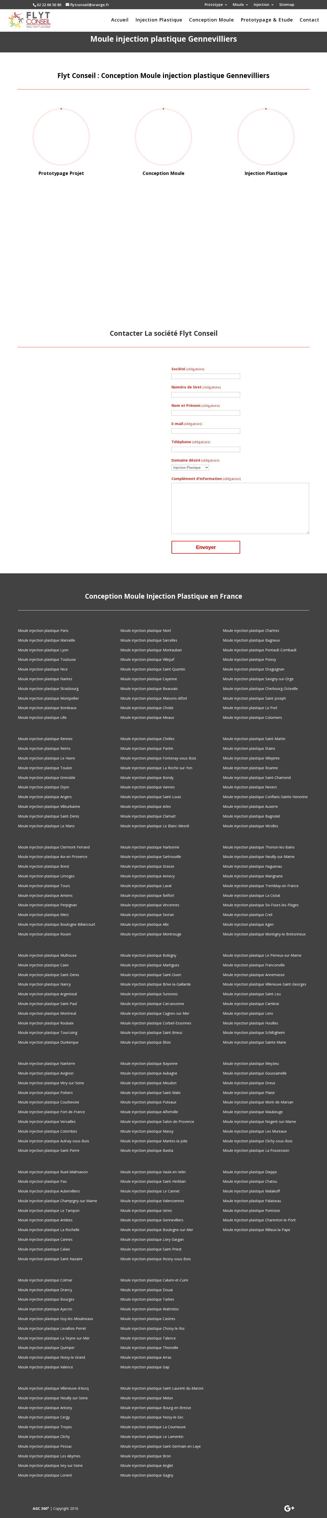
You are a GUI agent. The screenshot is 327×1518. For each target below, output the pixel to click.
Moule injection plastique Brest (43, 866)
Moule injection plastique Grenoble (46, 777)
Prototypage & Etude (267, 20)
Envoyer (206, 547)
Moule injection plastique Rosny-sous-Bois (155, 1258)
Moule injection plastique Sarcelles (148, 640)
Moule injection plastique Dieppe (250, 1171)
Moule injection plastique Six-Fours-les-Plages (261, 904)
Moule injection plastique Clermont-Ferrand (54, 847)
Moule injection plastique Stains (249, 748)
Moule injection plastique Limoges (46, 876)
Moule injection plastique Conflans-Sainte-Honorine (265, 796)
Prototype (214, 5)
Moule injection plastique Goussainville (255, 1073)
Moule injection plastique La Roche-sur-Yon (156, 767)
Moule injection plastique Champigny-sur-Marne (57, 1200)
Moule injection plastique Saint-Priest (151, 1249)
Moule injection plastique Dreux (249, 1082)
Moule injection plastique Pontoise (251, 1210)
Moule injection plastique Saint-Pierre (48, 1150)
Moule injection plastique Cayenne (148, 678)
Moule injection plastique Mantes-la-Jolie (154, 1140)
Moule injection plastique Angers (45, 796)
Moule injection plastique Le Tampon (48, 1210)
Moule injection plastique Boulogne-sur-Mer (156, 1229)
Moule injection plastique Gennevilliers (151, 1220)
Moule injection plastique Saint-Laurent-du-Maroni (161, 1388)
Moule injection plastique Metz (43, 914)
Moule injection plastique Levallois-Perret (52, 1328)
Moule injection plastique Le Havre (46, 758)
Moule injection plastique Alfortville (149, 1111)
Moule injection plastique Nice (43, 669)
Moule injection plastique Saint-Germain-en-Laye (160, 1446)
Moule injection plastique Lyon (43, 650)
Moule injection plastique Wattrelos (149, 1309)
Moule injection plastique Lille (42, 717)
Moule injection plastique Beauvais (149, 688)
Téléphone (190, 441)
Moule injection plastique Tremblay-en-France (261, 885)
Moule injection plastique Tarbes (147, 1299)
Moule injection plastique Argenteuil (47, 993)
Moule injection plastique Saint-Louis (150, 796)
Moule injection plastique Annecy (147, 876)
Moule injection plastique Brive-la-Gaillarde (155, 984)
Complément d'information (206, 478)
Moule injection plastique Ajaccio (45, 1309)
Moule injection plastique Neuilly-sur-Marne (259, 856)
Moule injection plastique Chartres (251, 630)
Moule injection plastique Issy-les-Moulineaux (55, 1318)
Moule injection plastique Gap (144, 1367)
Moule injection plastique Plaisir (249, 1092)
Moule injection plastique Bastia (146, 1150)
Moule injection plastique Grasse (147, 866)
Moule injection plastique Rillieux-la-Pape (256, 1229)
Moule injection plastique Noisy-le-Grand (51, 1357)
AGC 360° (41, 1508)
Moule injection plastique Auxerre (250, 806)
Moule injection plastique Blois (145, 1042)
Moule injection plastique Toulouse (47, 659)
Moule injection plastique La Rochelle (48, 1229)
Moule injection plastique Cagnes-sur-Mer (154, 1013)
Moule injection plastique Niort (145, 630)
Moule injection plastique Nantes (45, 678)
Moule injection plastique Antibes (45, 1220)
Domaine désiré (195, 460)
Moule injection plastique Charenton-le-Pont (259, 1220)
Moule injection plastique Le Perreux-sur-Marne (262, 955)
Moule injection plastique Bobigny (148, 955)
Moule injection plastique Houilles (250, 1023)
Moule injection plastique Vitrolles (250, 825)
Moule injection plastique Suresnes (149, 993)
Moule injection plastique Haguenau (252, 866)
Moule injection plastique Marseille (46, 640)
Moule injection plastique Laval (145, 885)
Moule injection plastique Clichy (44, 1436)
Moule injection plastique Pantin (146, 748)
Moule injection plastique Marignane (253, 876)
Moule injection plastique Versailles (47, 1121)
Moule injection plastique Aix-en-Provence (52, 856)
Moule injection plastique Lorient (45, 1475)
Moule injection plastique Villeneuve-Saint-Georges (264, 984)
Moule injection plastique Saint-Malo (150, 1092)
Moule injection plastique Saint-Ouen (150, 974)
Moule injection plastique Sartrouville (150, 856)
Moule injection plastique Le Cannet (150, 1191)
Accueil (120, 20)
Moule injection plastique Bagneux (251, 640)
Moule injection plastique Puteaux (148, 1102)
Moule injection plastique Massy (146, 1131)
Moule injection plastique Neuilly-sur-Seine (53, 1398)
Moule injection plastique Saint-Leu (252, 993)
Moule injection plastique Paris (43, 630)
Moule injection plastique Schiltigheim (254, 1032)
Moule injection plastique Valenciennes (152, 1200)
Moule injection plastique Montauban (151, 650)
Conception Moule (211, 20)
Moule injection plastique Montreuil (47, 1013)
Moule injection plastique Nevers (250, 787)
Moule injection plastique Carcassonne (152, 1003)
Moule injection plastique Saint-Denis (48, 816)
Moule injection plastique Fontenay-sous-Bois (158, 758)
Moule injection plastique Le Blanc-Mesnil (154, 825)
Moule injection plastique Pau (42, 1181)
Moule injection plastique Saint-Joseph (254, 698)
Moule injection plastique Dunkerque (48, 1042)
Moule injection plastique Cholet (146, 707)
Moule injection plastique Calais (44, 1249)
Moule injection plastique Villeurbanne (49, 806)
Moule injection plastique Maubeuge (253, 1111)
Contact (309, 20)
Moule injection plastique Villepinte (251, 758)
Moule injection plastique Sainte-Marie (254, 1042)
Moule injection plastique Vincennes (149, 904)
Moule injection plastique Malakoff (251, 1191)
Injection (261, 5)
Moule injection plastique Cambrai (251, 1003)
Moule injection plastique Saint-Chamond (257, 777)
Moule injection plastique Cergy (44, 1417)
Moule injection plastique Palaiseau (252, 1200)
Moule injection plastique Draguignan (253, 669)
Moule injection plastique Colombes (47, 1131)
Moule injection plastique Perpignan (47, 904)
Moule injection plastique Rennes (45, 738)
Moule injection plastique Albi (144, 924)
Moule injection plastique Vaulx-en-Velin (153, 1171)
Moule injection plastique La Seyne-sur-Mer (54, 1338)
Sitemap (286, 5)
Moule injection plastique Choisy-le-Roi (152, 1328)
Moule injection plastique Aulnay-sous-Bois (53, 1140)
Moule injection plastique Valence (45, 1367)
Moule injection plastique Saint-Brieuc (151, 1032)
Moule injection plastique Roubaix (46, 1023)
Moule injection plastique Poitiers (45, 1092)
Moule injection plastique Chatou (250, 1181)
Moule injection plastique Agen (248, 924)
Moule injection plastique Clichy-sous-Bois (258, 1140)
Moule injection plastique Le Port (250, 707)
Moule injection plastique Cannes (45, 1239)
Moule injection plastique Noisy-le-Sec (151, 1417)
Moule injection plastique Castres (147, 1318)
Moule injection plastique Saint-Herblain (153, 1181)
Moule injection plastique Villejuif (147, 659)
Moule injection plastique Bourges (46, 1299)
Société (187, 368)
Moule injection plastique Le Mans (46, 825)
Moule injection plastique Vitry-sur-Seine (51, 1082)
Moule (238, 5)
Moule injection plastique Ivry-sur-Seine (50, 1465)
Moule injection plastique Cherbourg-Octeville (260, 688)
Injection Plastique (158, 20)
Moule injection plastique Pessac (45, 1446)
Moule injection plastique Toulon (45, 767)
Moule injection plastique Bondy (146, 777)
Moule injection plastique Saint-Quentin (152, 669)
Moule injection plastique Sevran (147, 914)
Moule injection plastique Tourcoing (47, 1032)
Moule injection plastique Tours (44, 885)
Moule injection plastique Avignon (46, 1073)
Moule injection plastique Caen (43, 965)
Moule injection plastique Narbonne (149, 847)
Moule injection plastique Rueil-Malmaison (53, 1171)
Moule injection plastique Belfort (147, 895)
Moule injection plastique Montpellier (48, 698)
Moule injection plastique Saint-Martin (254, 738)
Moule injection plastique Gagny (146, 1475)
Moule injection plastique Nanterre (46, 1063)
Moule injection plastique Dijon (43, 787)
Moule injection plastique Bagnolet (251, 816)
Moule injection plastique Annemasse (254, 974)
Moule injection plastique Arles (145, 806)
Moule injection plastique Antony (45, 1407)
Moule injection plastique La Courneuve (153, 1426)
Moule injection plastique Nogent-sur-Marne (259, 1121)
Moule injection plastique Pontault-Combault (260, 650)
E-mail (186, 423)
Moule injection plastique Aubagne (148, 1073)
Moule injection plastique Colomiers (252, 717)
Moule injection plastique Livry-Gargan (152, 1239)
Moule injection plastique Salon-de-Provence (157, 1121)
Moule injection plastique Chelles (147, 738)
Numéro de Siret (196, 387)
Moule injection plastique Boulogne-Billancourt (56, 924)
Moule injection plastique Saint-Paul (47, 1003)
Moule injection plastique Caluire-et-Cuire (154, 1280)
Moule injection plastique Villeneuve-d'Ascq (53, 1388)
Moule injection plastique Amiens (45, 895)
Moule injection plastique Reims (44, 748)
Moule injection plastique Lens (248, 1013)
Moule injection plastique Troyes (45, 1426)
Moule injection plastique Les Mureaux (255, 1131)
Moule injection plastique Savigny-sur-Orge (258, 678)
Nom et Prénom (195, 405)
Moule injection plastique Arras (145, 1357)
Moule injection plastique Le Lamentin (151, 1436)
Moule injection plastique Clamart (148, 816)
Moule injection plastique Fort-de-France (51, 1111)
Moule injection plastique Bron (145, 1456)
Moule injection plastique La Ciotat (251, 895)
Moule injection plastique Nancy (44, 984)
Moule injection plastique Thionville (149, 1347)
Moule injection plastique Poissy (249, 659)
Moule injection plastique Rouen (44, 934)
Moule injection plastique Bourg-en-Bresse (155, 1407)
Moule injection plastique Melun (146, 1398)
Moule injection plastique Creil (247, 914)
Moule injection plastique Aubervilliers (49, 1191)
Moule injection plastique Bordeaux (47, 707)
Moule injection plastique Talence (148, 1338)
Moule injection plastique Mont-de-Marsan (258, 1102)
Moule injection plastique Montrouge (150, 934)
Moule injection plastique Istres (146, 1210)
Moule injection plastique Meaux (147, 717)
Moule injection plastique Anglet (146, 1465)
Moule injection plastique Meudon (148, 1082)
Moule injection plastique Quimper (46, 1347)
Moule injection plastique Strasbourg (48, 688)
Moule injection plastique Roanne (250, 767)
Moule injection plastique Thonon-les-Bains (259, 847)
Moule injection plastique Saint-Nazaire (50, 1258)
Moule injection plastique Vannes (147, 787)
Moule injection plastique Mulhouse (47, 955)
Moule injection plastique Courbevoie (48, 1102)
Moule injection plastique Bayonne (149, 1063)
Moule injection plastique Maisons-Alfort (153, 698)
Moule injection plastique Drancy (45, 1289)
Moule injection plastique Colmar (45, 1280)
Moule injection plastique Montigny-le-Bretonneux (264, 934)
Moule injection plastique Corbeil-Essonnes (155, 1023)
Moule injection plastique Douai (146, 1289)
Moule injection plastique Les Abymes (49, 1456)
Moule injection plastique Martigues (149, 965)
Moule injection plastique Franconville (254, 965)
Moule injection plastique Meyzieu (251, 1063)
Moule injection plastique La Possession (256, 1150)
